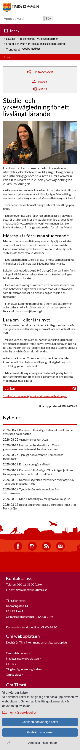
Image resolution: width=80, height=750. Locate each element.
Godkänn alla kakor (40, 732)
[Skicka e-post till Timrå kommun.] (60, 549)
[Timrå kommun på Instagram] (32, 549)
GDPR (10, 664)
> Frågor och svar (14, 43)
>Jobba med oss (31, 48)
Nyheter (11, 417)
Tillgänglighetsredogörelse (23, 669)
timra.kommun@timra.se (31, 589)
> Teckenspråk (26, 38)
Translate (13, 49)
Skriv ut (42, 82)
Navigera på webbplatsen (22, 658)
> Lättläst (9, 38)
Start (7, 57)
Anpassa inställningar (42, 742)
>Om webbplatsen (47, 38)
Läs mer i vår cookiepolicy (19, 712)
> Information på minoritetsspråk (45, 43)
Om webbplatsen (17, 653)
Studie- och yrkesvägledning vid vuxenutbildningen (35, 396)
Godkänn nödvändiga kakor (40, 722)
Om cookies (13, 674)
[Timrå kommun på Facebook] (18, 549)
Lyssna (42, 89)
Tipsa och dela (43, 72)
